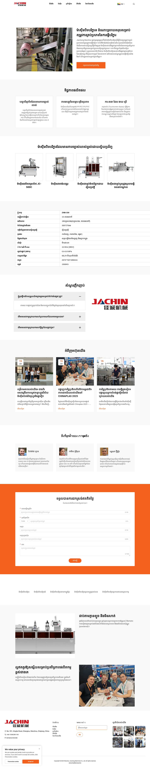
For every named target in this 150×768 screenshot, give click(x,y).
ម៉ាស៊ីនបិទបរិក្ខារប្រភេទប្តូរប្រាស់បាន (86, 592)
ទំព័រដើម (51, 3)
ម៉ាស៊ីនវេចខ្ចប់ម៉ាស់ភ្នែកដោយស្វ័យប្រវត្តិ (90, 185)
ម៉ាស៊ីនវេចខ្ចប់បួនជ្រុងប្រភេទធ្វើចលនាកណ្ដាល (120, 185)
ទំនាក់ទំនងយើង (89, 3)
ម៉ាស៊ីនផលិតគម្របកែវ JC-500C (29, 185)
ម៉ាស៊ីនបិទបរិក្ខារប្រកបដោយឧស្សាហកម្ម (115, 592)
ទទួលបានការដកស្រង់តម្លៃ (91, 65)
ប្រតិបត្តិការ (69, 3)
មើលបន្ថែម (20, 409)
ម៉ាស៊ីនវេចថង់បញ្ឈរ (59, 183)
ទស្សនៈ (29, 167)
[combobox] (24, 521)
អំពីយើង (78, 3)
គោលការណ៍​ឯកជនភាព (75, 763)
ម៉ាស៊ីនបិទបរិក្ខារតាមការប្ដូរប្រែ (60, 592)
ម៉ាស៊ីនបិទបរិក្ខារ (24, 592)
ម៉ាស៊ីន (54, 729)
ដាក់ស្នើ (75, 560)
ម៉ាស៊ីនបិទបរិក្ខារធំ (40, 592)
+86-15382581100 (13, 734)
